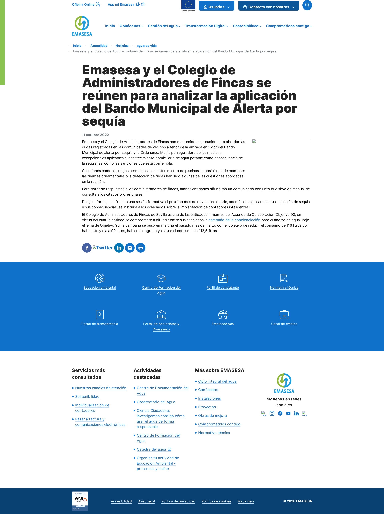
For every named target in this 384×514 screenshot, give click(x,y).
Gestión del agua (163, 26)
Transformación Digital (205, 26)
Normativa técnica (284, 287)
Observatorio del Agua (156, 402)
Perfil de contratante (223, 287)
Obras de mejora (212, 415)
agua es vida (147, 46)
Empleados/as (223, 324)
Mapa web (246, 501)
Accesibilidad (121, 501)
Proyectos (207, 407)
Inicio (110, 26)
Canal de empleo (284, 324)
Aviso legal (146, 501)
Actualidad (98, 46)
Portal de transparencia (99, 324)
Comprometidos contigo (287, 26)
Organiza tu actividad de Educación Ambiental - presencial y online (158, 463)
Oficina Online (83, 4)
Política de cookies (216, 501)
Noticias (122, 46)
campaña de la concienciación (234, 220)
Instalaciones (209, 398)
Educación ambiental (100, 287)
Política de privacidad (178, 501)
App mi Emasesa (121, 4)
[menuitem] (216, 6)
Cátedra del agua (151, 449)
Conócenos (130, 26)
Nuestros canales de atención (101, 388)
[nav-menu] (229, 7)
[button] (307, 5)
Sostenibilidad (246, 26)
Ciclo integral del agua (217, 381)
